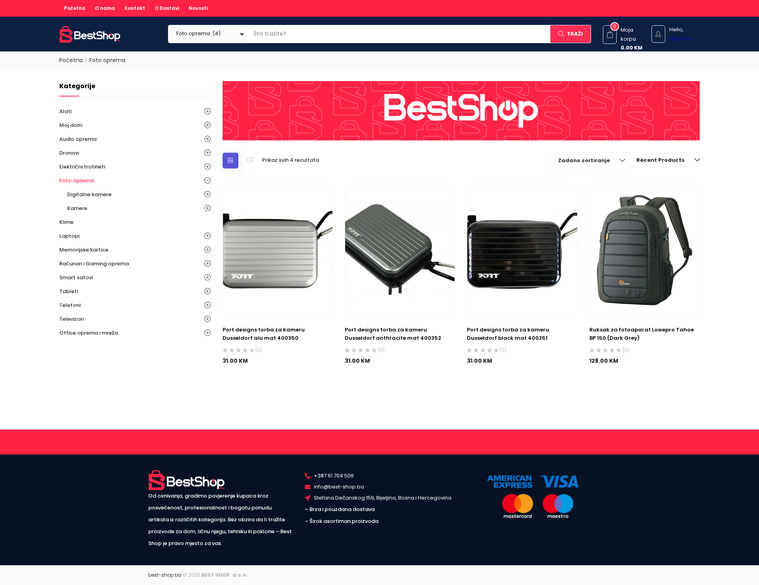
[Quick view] (286, 297)
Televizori (71, 319)
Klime (66, 222)
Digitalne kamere (89, 194)
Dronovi (69, 153)
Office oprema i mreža (88, 333)
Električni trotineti (82, 166)
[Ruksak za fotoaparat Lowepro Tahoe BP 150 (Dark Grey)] (644, 250)
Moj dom (70, 125)
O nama (105, 8)
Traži (575, 34)
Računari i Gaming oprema (94, 263)
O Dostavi (167, 8)
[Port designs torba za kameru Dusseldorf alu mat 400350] (277, 250)
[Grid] (230, 160)
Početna (74, 8)
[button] (207, 34)
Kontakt (135, 8)
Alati (65, 111)
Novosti (198, 8)
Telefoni (70, 305)
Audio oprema (77, 139)
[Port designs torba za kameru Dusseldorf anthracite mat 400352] (400, 250)
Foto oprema (76, 180)
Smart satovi (76, 277)
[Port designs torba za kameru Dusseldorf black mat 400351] (522, 250)
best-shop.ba (164, 575)
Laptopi (69, 236)
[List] (250, 160)
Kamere (77, 208)
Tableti (68, 291)
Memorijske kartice (83, 250)
